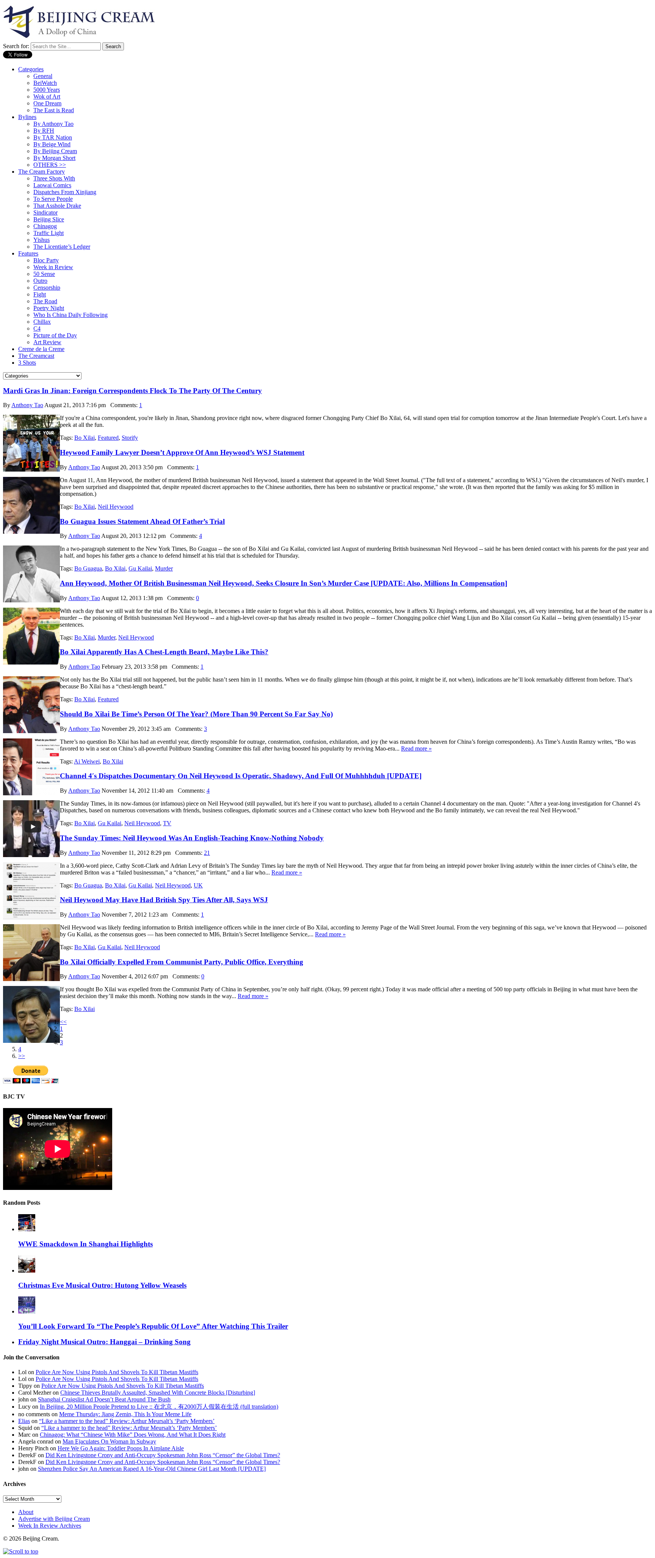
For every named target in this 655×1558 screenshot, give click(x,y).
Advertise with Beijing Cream (54, 1519)
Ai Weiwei (87, 761)
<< (63, 1022)
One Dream (47, 103)
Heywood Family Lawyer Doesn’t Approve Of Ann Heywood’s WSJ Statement (182, 452)
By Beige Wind (52, 144)
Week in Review (53, 267)
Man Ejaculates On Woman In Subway (109, 1441)
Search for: (16, 46)
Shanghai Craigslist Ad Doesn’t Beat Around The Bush (104, 1399)
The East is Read (53, 110)
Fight (39, 294)
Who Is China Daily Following (70, 315)
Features (28, 253)
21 (207, 853)
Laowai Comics (52, 185)
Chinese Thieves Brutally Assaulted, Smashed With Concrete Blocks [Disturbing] (157, 1392)
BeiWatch (45, 83)
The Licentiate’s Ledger (61, 246)
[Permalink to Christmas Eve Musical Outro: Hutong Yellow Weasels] (26, 1270)
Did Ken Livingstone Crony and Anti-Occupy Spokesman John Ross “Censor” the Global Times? (162, 1455)
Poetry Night (48, 308)
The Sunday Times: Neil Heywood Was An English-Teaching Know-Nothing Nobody (192, 838)
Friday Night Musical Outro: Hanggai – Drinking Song (104, 1342)
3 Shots (27, 362)
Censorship (46, 287)
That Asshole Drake (57, 205)
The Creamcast (36, 356)
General (42, 76)
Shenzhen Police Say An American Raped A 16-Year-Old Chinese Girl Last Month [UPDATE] (152, 1469)
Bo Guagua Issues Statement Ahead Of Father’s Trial (142, 521)
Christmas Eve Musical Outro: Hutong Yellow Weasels (102, 1285)
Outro (40, 280)
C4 (37, 328)
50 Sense (44, 274)
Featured (108, 437)
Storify (130, 437)
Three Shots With (54, 178)
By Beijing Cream (55, 151)
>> (21, 1056)
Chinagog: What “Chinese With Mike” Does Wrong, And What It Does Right (133, 1434)
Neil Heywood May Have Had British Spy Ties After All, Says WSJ (164, 900)
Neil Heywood (115, 506)
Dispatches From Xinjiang (64, 192)
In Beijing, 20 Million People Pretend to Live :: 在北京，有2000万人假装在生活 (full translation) (159, 1406)
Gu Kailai (140, 568)
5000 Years (46, 89)
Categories (31, 69)
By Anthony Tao (53, 124)
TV (167, 823)
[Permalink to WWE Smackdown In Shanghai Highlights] (26, 1229)
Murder (164, 568)
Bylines (27, 117)
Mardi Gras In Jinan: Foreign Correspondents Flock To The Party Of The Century (132, 391)
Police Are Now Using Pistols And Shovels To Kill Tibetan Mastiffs (117, 1372)
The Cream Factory (41, 171)
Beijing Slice (48, 219)
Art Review (47, 342)
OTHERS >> (49, 164)
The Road (45, 301)
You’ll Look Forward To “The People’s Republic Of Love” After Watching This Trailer (153, 1326)
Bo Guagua (88, 568)
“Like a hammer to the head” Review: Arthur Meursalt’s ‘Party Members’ (127, 1421)
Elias (24, 1421)
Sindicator (45, 212)
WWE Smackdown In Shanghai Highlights (85, 1244)
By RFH (43, 130)
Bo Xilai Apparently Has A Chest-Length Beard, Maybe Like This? (164, 652)
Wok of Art (46, 96)
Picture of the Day (55, 335)
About (25, 1512)
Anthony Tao (27, 405)
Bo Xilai (84, 437)
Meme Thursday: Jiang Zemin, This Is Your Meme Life (125, 1414)
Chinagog (45, 226)
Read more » (416, 748)
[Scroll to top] (20, 1551)
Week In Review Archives (49, 1525)
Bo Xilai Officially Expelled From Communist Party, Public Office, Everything (181, 962)
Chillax (42, 321)
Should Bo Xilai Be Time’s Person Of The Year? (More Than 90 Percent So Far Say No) (196, 714)
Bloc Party (46, 260)
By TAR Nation (52, 137)
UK (198, 885)
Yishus (41, 240)
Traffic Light (48, 233)
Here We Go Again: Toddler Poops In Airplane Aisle (121, 1448)
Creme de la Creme (41, 349)
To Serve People (53, 199)
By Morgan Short (54, 158)
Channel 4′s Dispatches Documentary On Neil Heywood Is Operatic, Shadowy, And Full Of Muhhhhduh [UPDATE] (241, 776)
